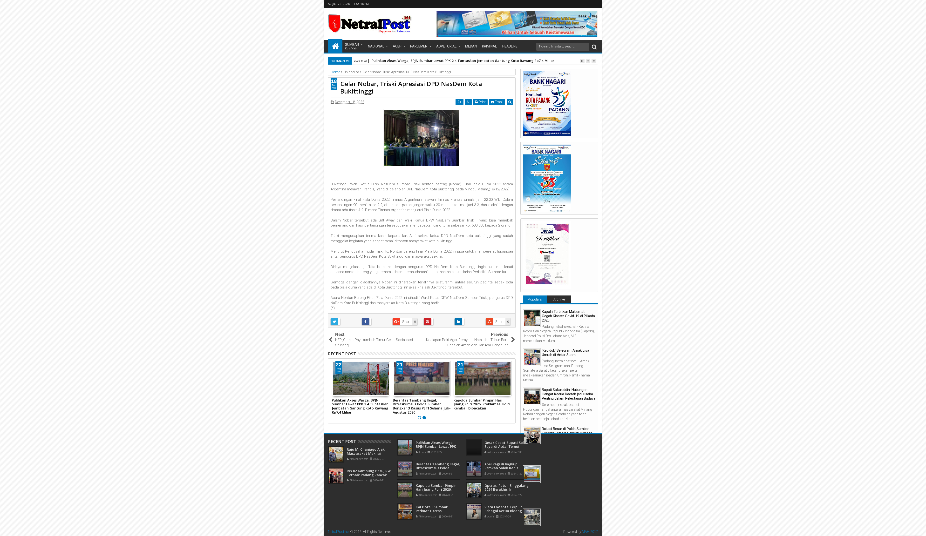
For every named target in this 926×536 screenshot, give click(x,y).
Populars (535, 299)
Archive (559, 299)
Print (482, 102)
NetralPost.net (338, 532)
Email (498, 102)
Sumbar (352, 46)
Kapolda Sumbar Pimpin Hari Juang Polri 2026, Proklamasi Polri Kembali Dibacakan (482, 404)
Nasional (376, 46)
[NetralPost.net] (335, 46)
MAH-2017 (590, 532)
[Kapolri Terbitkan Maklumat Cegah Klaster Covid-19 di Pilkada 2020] (532, 318)
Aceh (397, 46)
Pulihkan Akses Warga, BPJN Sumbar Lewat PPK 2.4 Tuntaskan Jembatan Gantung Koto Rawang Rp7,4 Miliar (360, 406)
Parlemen (418, 46)
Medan (471, 46)
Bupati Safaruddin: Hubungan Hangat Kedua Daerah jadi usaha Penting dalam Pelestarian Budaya (568, 394)
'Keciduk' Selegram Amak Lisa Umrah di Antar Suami (565, 352)
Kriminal (489, 46)
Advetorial (446, 46)
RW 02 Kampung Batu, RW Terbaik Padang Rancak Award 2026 (369, 475)
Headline (509, 46)
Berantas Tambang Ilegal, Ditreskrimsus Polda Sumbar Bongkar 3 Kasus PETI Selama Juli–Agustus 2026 (422, 406)
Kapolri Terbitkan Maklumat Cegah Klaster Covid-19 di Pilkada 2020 (568, 315)
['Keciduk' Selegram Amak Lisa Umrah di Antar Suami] (532, 357)
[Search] (594, 47)
